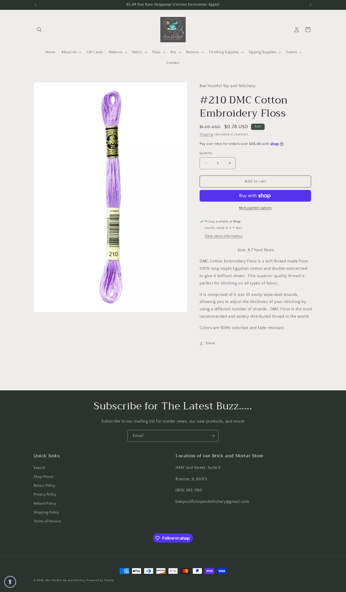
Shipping (206, 134)
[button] (39, 29)
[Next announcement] (310, 5)
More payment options (255, 207)
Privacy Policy (45, 494)
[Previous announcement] (35, 5)
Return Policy (44, 486)
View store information (224, 236)
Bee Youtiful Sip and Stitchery (66, 580)
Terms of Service (47, 521)
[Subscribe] (212, 436)
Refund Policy (45, 504)
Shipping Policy (46, 512)
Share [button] (210, 343)
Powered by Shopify (100, 580)
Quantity (206, 153)
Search (39, 468)
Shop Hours (43, 477)
